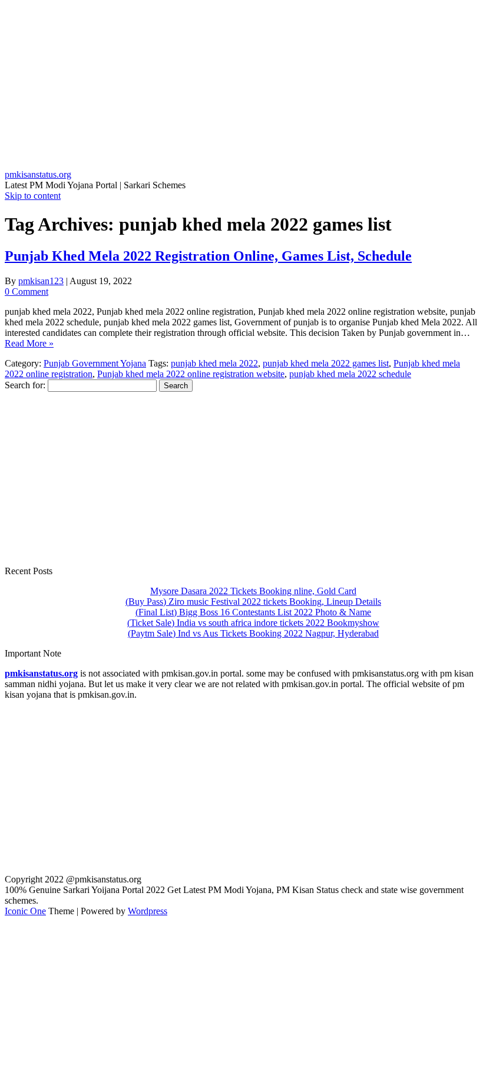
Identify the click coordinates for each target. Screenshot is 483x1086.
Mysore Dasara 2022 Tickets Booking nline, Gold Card (253, 591)
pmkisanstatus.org (38, 174)
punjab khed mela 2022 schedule (350, 374)
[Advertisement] (241, 87)
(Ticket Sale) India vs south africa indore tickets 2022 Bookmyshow (253, 623)
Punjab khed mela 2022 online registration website (190, 374)
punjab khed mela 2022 (214, 363)
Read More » (29, 343)
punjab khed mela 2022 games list (326, 363)
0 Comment (26, 292)
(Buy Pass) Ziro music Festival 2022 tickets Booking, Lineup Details (253, 602)
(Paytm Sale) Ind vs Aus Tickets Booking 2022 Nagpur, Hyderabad (253, 633)
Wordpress (147, 911)
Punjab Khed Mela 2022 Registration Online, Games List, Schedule (208, 256)
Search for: (25, 385)
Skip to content (33, 196)
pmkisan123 (41, 281)
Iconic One (25, 911)
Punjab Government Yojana (95, 363)
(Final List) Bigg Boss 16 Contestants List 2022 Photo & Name (253, 612)
